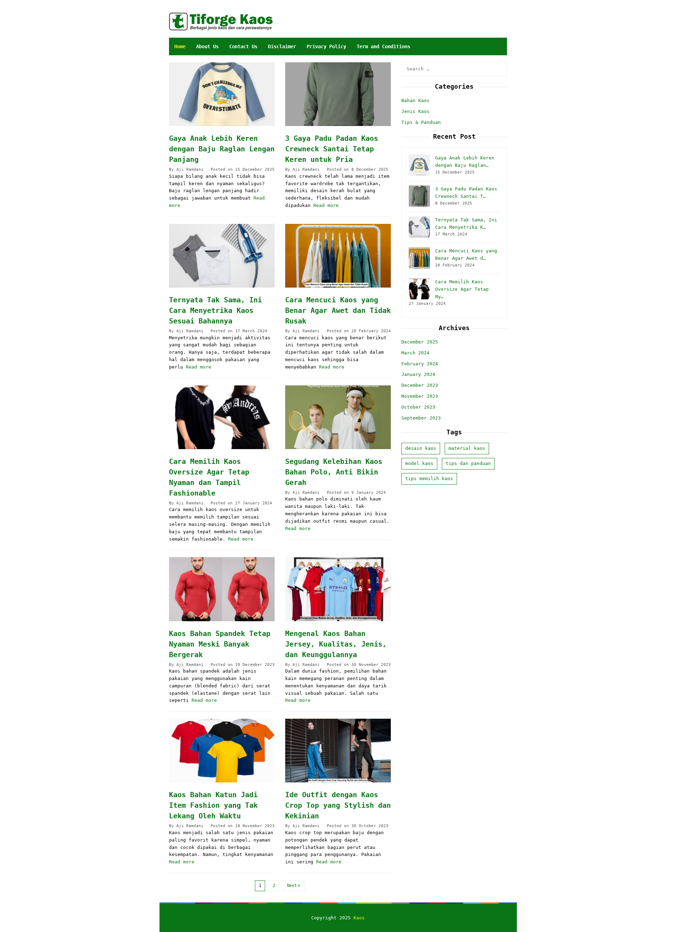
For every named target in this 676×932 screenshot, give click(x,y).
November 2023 (419, 396)
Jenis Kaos (415, 111)
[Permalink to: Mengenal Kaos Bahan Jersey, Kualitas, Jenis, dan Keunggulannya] (338, 589)
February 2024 (419, 363)
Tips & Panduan (421, 122)
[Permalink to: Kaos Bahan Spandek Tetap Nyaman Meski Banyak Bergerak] (222, 589)
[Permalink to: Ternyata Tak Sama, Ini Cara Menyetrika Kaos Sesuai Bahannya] (222, 256)
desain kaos (420, 448)
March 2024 (415, 352)
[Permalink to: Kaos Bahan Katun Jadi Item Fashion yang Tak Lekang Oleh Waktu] (222, 750)
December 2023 (419, 385)
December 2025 (419, 342)
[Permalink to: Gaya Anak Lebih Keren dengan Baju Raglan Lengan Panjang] (222, 94)
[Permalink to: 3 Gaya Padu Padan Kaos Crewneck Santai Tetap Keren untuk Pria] (338, 94)
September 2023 (421, 417)
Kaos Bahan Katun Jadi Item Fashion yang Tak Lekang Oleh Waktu (213, 805)
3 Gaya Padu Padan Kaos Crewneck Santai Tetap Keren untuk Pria (331, 149)
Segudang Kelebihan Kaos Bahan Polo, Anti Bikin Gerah (333, 472)
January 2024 (418, 374)
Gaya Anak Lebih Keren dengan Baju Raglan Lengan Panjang (222, 149)
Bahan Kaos (415, 100)
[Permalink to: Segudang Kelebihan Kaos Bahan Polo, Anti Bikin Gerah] (338, 417)
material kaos (467, 448)
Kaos (359, 917)
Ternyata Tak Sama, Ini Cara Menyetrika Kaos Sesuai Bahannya (215, 310)
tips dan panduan (468, 463)
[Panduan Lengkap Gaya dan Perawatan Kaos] (221, 21)
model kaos (419, 463)
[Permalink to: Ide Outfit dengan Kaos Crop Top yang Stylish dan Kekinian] (338, 750)
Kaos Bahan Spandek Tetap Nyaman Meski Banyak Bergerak (219, 644)
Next (292, 885)
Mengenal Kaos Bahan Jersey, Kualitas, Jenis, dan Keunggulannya (336, 644)
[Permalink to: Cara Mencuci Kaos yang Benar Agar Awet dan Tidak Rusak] (338, 256)
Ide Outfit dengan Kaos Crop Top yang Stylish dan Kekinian (338, 805)
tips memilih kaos (429, 478)
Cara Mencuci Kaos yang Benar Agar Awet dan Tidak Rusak (338, 310)
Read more (326, 205)
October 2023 (418, 406)
